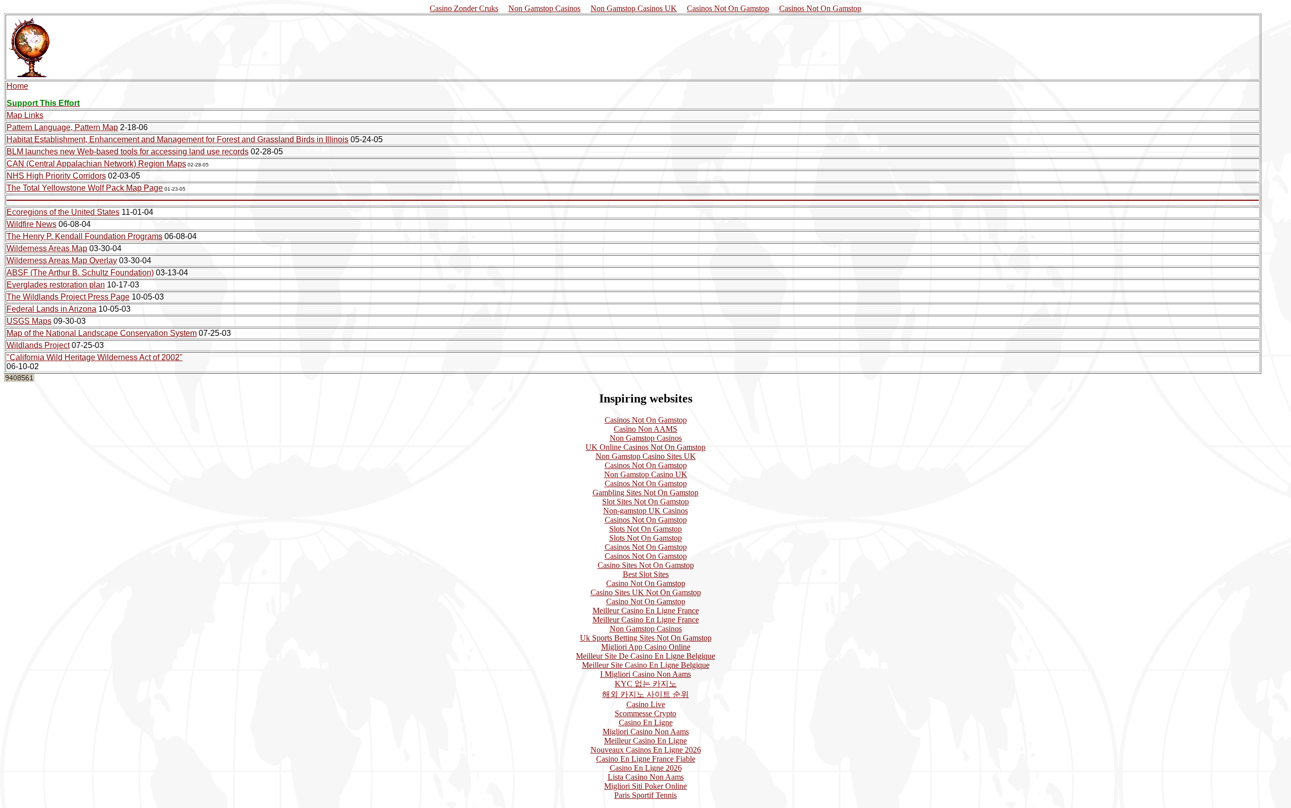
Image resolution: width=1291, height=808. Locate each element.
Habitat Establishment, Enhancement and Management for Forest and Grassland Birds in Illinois (177, 139)
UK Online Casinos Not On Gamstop (645, 447)
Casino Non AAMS (645, 429)
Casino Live (645, 704)
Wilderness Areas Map (47, 248)
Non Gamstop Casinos (544, 8)
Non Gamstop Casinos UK (634, 8)
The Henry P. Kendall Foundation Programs (84, 236)
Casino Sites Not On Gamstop (646, 565)
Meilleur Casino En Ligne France (646, 610)
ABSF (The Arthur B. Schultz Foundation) (80, 272)
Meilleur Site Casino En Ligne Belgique (646, 665)
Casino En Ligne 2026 (646, 768)
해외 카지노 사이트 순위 (645, 694)
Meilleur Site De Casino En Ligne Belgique (645, 656)
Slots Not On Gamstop (645, 529)
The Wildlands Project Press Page (68, 297)
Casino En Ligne (646, 722)
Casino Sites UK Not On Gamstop (646, 592)
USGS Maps (29, 321)
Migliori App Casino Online (645, 647)
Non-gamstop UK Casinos (645, 510)
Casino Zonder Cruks (464, 8)
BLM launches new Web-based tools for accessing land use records (128, 151)
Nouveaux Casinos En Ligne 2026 (646, 749)
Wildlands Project (38, 345)
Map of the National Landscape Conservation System (102, 333)
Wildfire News (31, 224)
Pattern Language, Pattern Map (62, 127)
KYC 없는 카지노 (646, 683)
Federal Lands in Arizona (51, 309)
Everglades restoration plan (56, 284)
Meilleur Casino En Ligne (645, 740)
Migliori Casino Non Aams (646, 731)
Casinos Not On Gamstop (728, 8)
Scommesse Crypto (645, 713)
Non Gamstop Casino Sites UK (646, 456)
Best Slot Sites (646, 574)
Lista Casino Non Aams (646, 777)
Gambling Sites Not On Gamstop (645, 492)
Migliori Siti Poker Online (645, 786)
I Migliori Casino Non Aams (645, 674)
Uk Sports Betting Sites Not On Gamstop (646, 637)
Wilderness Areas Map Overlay (62, 260)
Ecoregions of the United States (63, 212)
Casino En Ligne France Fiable (645, 759)
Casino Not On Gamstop (645, 583)
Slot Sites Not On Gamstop (645, 501)
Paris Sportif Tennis (645, 795)
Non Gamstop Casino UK (645, 474)
